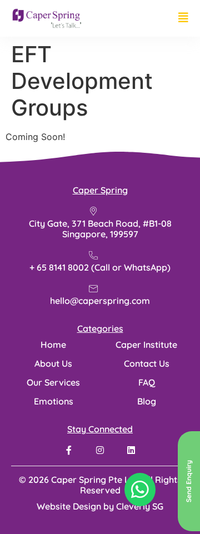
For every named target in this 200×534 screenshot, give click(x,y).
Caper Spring (100, 190)
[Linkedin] (131, 450)
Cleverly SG (139, 506)
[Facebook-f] (68, 450)
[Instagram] (100, 450)
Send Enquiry (188, 481)
